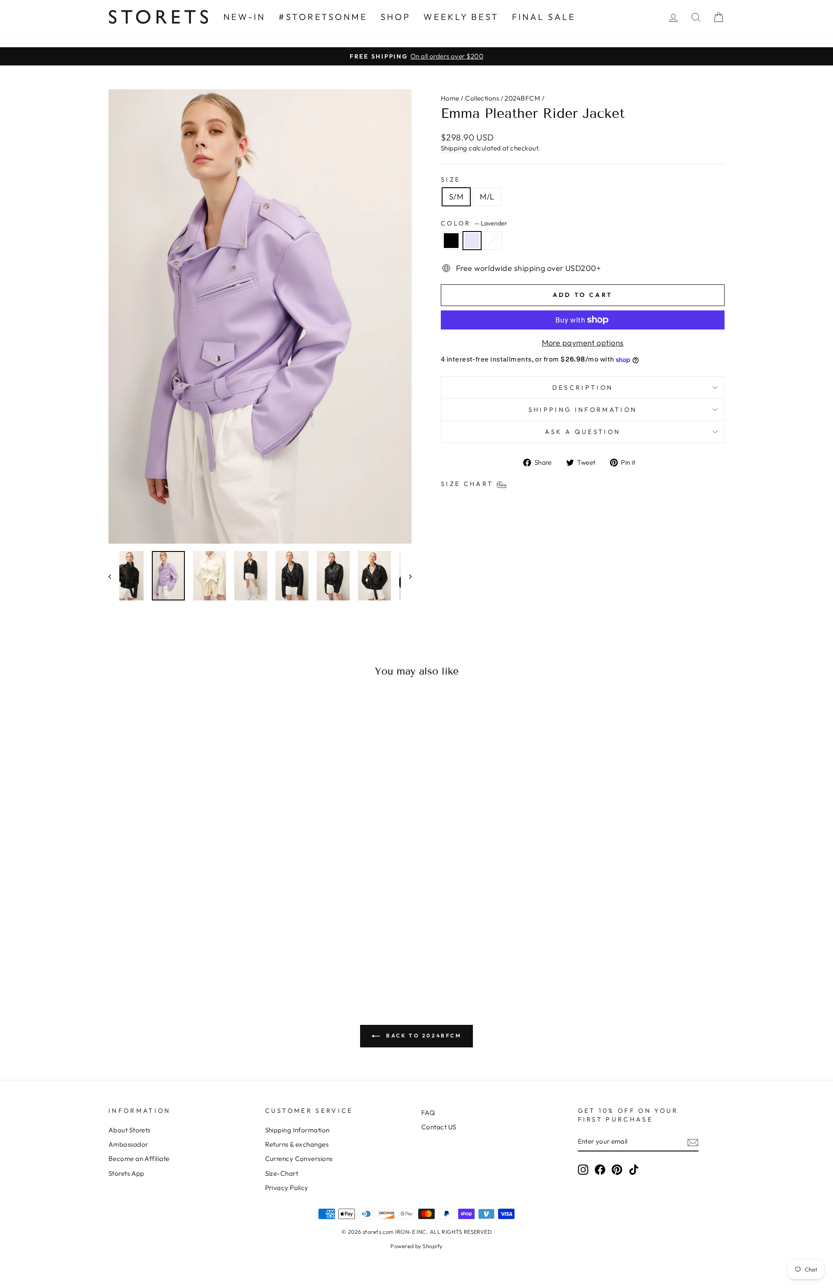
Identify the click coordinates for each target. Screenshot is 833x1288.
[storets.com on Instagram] (583, 1169)
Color (474, 223)
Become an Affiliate (139, 1158)
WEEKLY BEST (461, 16)
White (493, 240)
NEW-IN (244, 16)
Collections (482, 98)
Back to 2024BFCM (422, 1035)
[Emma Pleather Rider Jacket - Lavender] (182, 952)
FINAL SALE (544, 16)
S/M (456, 197)
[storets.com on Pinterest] (617, 1169)
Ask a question (582, 432)
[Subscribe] (693, 1142)
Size (450, 179)
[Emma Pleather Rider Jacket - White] (194, 952)
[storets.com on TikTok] (634, 1169)
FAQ (428, 1113)
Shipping (454, 148)
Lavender (472, 240)
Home (450, 98)
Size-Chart (281, 1173)
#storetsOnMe (323, 16)
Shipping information (582, 410)
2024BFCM (522, 98)
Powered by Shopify (416, 1245)
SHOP (395, 16)
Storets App (126, 1173)
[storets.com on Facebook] (600, 1169)
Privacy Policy (286, 1188)
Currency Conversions (299, 1158)
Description (582, 387)
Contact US (438, 1127)
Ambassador (128, 1144)
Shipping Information (297, 1130)
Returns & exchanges (297, 1144)
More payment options (583, 343)
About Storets (129, 1130)
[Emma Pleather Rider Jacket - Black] (170, 952)
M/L (487, 197)
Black (451, 240)
